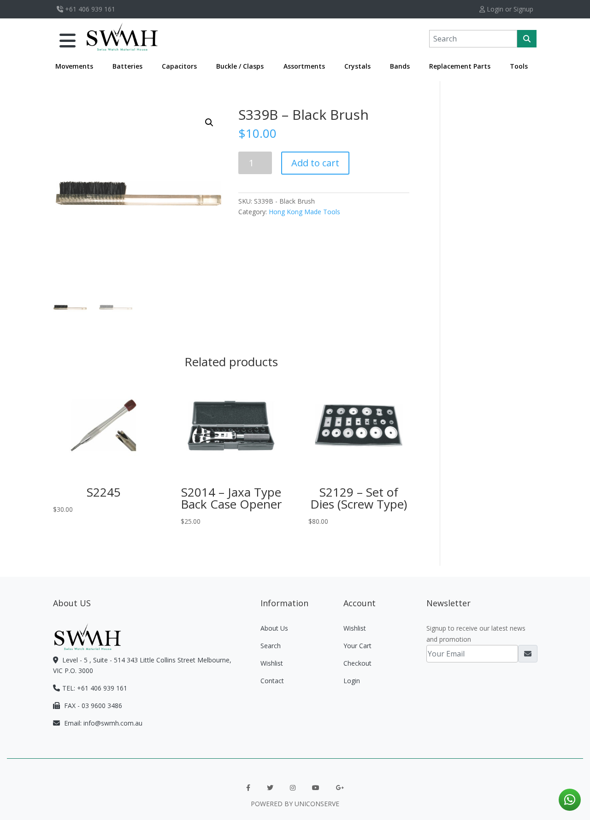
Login (351, 680)
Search (270, 645)
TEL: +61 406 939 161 (94, 688)
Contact (272, 680)
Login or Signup (509, 9)
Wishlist (271, 663)
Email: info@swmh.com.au (102, 723)
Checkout (357, 663)
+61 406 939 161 (89, 9)
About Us (274, 628)
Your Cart (357, 645)
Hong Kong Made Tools (304, 211)
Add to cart (315, 163)
